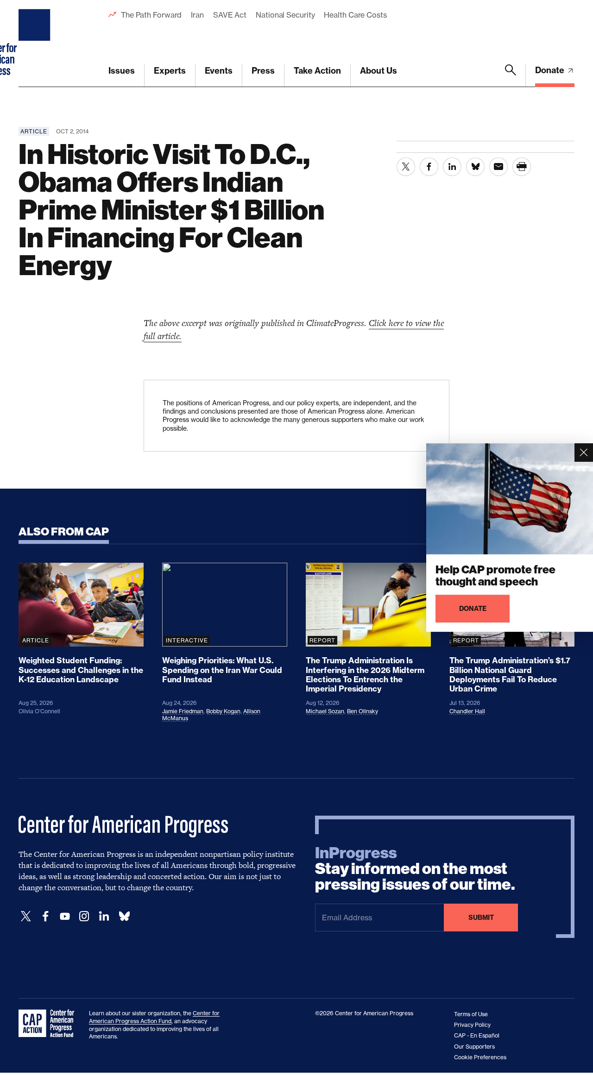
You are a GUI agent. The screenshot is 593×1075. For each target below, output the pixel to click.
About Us (378, 70)
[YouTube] (64, 916)
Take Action (317, 70)
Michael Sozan (325, 711)
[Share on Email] (498, 166)
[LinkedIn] (103, 916)
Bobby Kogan (223, 711)
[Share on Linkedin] (452, 166)
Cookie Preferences (480, 1057)
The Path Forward (151, 14)
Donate (550, 70)
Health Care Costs (355, 14)
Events (219, 70)
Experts (170, 70)
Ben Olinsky (362, 711)
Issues (121, 70)
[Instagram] (84, 916)
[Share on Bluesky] (475, 166)
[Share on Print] (521, 166)
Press (263, 70)
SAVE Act (229, 14)
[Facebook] (45, 916)
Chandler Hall (467, 711)
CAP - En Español (476, 1035)
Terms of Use (471, 1014)
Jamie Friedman (182, 711)
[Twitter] (26, 916)
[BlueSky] (124, 916)
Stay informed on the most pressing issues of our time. (415, 869)
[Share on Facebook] (429, 166)
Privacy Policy (472, 1024)
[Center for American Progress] (36, 43)
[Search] (510, 75)
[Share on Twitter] (406, 166)
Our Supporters (474, 1046)
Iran (197, 14)
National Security (285, 14)
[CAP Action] (49, 1023)
